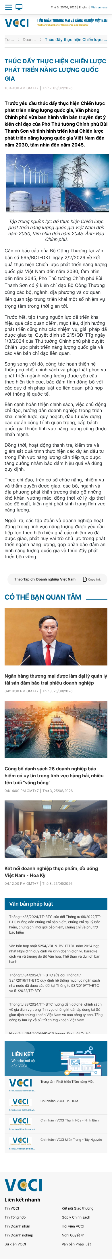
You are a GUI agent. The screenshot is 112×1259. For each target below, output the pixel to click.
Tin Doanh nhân (17, 1226)
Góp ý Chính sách (76, 1217)
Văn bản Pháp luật (76, 1244)
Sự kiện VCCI (15, 1244)
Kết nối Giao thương (77, 1208)
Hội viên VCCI (73, 1226)
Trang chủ (10, 39)
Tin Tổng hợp (15, 1217)
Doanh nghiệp (30, 39)
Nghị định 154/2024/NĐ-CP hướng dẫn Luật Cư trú (49, 1033)
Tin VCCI (12, 1208)
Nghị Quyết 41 (73, 1235)
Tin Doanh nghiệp (19, 1235)
